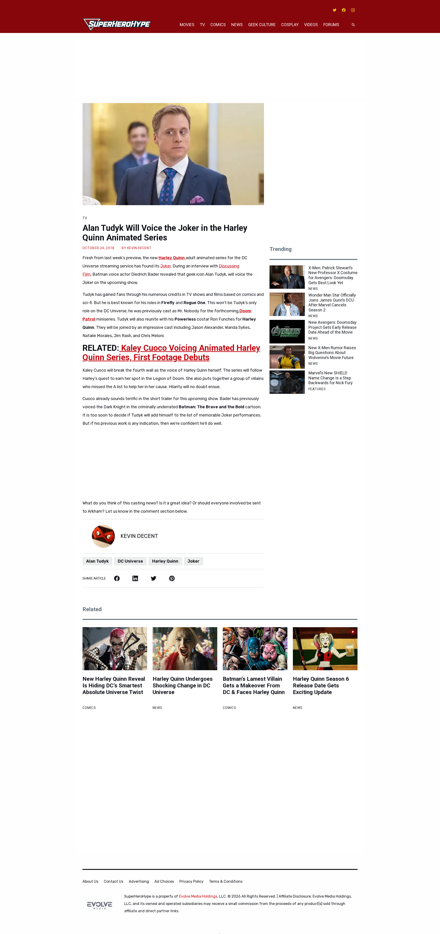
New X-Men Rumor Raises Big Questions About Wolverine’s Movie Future (332, 352)
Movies (187, 24)
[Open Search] (353, 25)
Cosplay (290, 24)
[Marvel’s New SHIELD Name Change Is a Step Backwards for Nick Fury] (287, 382)
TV (202, 24)
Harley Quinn (165, 561)
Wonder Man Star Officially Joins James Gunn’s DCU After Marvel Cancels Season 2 (332, 302)
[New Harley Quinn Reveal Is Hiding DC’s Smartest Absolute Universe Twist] (114, 648)
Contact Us (113, 881)
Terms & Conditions (225, 881)
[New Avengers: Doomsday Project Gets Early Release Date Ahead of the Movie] (287, 331)
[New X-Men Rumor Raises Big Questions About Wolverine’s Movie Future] (287, 357)
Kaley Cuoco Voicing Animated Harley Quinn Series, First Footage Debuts (171, 352)
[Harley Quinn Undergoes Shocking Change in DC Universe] (185, 648)
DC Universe (130, 561)
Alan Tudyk (97, 561)
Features (317, 389)
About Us (90, 881)
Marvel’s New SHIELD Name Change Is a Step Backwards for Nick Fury (330, 377)
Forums (331, 24)
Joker (165, 266)
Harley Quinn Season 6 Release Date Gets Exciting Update (321, 685)
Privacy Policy (191, 881)
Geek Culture (262, 24)
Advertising (139, 881)
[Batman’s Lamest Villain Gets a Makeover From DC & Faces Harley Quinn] (255, 648)
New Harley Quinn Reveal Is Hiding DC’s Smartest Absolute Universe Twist (113, 685)
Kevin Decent (139, 248)
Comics (218, 24)
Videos (311, 24)
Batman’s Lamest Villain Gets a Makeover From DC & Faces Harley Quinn (254, 685)
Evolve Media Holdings (198, 896)
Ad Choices (164, 881)
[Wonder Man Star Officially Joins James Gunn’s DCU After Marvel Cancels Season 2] (287, 304)
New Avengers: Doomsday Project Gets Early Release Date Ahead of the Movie (332, 327)
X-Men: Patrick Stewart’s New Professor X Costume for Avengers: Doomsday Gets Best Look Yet (333, 275)
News (237, 24)
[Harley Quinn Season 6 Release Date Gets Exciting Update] (325, 648)
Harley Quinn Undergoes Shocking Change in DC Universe (183, 685)
